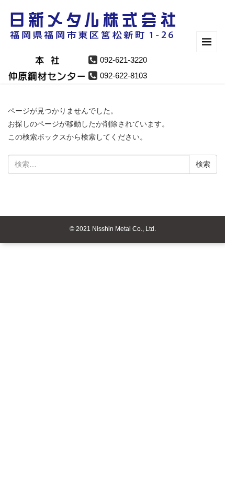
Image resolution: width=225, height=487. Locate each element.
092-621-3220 (123, 59)
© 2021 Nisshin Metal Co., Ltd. (113, 229)
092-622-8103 (123, 75)
